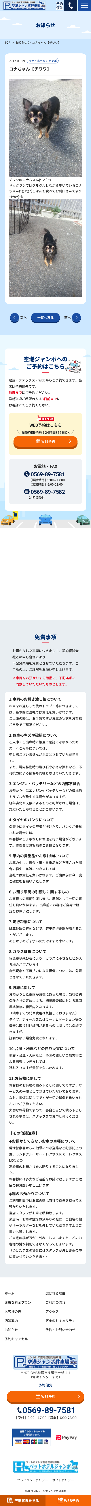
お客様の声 (13, 1311)
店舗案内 (11, 1320)
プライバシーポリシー (32, 1480)
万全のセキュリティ (60, 1320)
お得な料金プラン (18, 1302)
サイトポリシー (63, 1480)
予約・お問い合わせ (60, 1329)
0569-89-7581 (48, 474)
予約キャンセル (16, 1338)
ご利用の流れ (55, 1302)
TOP (7, 42)
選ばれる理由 (55, 1293)
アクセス (52, 1311)
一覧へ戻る (45, 317)
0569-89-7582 (48, 492)
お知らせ (21, 42)
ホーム (10, 1293)
